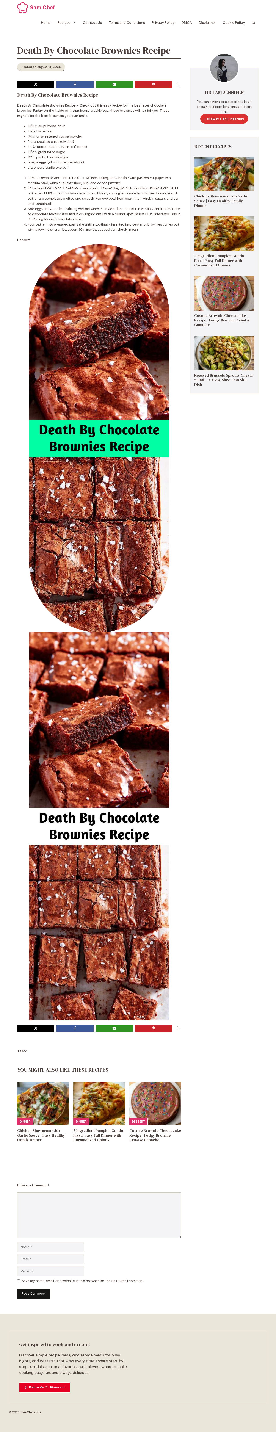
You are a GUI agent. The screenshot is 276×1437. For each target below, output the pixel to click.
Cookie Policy (234, 22)
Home (45, 22)
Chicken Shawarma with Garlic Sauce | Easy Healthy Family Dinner (41, 1135)
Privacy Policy (163, 22)
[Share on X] (35, 84)
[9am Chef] (22, 7)
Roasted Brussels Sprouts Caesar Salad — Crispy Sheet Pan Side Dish (223, 380)
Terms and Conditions (127, 22)
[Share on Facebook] (75, 84)
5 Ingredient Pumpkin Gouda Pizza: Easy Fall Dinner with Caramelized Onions (98, 1135)
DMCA (187, 22)
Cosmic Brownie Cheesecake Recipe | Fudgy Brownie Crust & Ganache (155, 1135)
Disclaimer (207, 22)
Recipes (63, 22)
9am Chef (42, 7)
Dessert (138, 1122)
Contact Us (92, 22)
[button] (253, 22)
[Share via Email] (114, 84)
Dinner (25, 1122)
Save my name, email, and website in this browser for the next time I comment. (83, 1281)
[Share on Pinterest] (153, 84)
